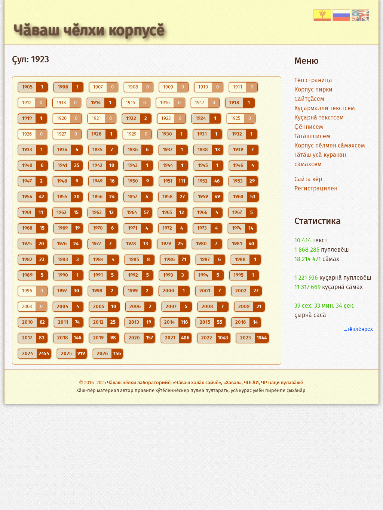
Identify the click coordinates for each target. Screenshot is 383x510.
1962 (61, 213)
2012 (98, 322)
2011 (63, 322)
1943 (133, 166)
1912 (26, 103)
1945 (203, 166)
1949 (97, 181)
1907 (98, 87)
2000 (168, 291)
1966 (202, 213)
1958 (167, 197)
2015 (205, 322)
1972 (167, 228)
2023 (245, 338)
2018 (62, 338)
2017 (27, 338)
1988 (240, 260)
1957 (132, 197)
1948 (62, 181)
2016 (240, 322)
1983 (63, 260)
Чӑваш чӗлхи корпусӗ (89, 31)
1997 (62, 291)
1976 (62, 244)
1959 (203, 197)
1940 (27, 166)
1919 (27, 118)
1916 (165, 103)
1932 (237, 134)
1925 (235, 118)
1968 (27, 228)
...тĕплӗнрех (358, 329)
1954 (27, 197)
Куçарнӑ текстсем (319, 117)
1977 (96, 244)
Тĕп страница (313, 80)
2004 (62, 307)
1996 (27, 291)
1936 (133, 150)
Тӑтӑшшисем (312, 136)
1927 (61, 134)
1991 (98, 275)
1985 (134, 260)
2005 (98, 307)
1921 (96, 118)
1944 (168, 166)
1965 (167, 213)
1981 (237, 244)
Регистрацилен (315, 188)
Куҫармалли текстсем (324, 108)
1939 (238, 150)
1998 (97, 291)
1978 (131, 244)
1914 (96, 103)
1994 (203, 275)
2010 (27, 322)
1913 (61, 103)
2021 (170, 338)
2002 (240, 291)
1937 (167, 150)
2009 (243, 307)
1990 (63, 275)
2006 (135, 307)
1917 (199, 103)
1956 (97, 197)
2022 (206, 338)
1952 (202, 181)
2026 (102, 354)
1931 (202, 134)
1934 (62, 150)
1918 (234, 103)
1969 (63, 228)
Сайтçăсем (309, 99)
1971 (132, 228)
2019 (98, 338)
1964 (132, 213)
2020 (134, 338)
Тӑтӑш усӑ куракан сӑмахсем (320, 159)
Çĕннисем (308, 127)
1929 (132, 134)
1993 (168, 275)
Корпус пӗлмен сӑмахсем (329, 145)
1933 (27, 150)
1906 (63, 87)
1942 (97, 166)
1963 (97, 213)
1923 (166, 118)
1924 (201, 118)
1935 (97, 150)
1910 (203, 87)
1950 (133, 181)
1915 (130, 103)
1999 (133, 291)
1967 (237, 213)
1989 (27, 275)
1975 (27, 244)
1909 (168, 87)
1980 (201, 244)
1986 (169, 260)
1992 (133, 275)
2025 (66, 354)
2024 (27, 354)
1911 (237, 87)
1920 (62, 118)
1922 (131, 118)
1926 (27, 134)
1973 (202, 228)
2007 (171, 307)
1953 (238, 181)
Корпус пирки (313, 89)
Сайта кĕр (308, 179)
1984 (98, 260)
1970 (98, 228)
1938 (202, 150)
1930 (167, 134)
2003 (27, 307)
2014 (169, 322)
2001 (204, 291)
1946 (238, 166)
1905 (27, 87)
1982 (27, 260)
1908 (133, 87)
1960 (238, 197)
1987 (205, 260)
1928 (96, 134)
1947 (27, 181)
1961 (26, 213)
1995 (238, 275)
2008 (207, 307)
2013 (134, 322)
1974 (236, 228)
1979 (166, 244)
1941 (62, 166)
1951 (167, 181)
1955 (62, 197)
